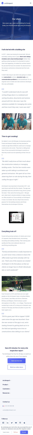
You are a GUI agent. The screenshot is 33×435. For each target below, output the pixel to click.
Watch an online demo (16, 367)
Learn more (6, 432)
